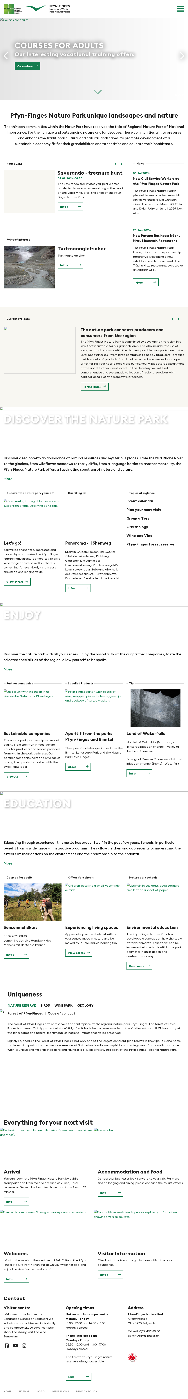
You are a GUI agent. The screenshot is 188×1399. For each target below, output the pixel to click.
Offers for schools (81, 877)
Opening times (80, 1307)
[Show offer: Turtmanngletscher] (29, 267)
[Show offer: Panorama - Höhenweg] (94, 517)
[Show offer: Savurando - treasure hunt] (29, 191)
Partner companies (19, 683)
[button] (116, 164)
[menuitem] (7, 1391)
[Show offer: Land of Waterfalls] (155, 708)
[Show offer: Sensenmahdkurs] (33, 902)
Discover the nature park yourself (30, 493)
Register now (28, 66)
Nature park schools (143, 877)
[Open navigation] (180, 9)
